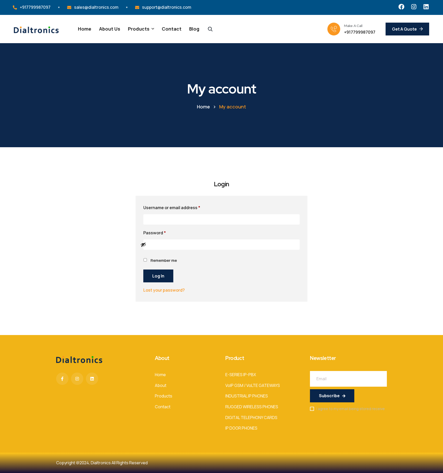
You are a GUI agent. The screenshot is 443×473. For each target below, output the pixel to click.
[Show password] (218, 244)
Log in (158, 276)
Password (163, 232)
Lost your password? (164, 290)
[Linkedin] (426, 7)
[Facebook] (401, 7)
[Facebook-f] (62, 379)
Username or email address (180, 206)
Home (203, 107)
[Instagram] (413, 7)
